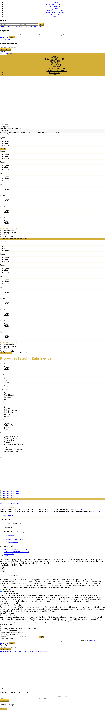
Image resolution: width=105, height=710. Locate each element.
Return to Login (6, 52)
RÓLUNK (54, 8)
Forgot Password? (34, 27)
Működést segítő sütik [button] (9, 603)
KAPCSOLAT (55, 14)
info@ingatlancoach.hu (13, 539)
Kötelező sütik (8, 591)
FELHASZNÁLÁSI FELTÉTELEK (16, 552)
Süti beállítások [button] (7, 565)
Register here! (5, 651)
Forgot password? (19, 651)
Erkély (5, 235)
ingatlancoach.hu (11, 543)
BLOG (54, 16)
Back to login (32, 651)
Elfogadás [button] (18, 565)
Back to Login (5, 39)
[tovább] (78, 509)
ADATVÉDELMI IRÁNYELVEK (15, 550)
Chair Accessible (8, 231)
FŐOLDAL (55, 3)
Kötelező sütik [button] (6, 589)
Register (12, 37)
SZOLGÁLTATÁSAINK (54, 10)
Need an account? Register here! (13, 27)
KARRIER (56, 67)
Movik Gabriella (6, 515)
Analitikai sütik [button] (6, 625)
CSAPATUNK (56, 65)
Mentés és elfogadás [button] (8, 631)
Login (41, 24)
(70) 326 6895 (9, 535)
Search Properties (6, 353)
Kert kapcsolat (8, 237)
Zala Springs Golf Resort (10, 503)
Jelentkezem (4, 700)
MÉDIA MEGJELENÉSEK (54, 12)
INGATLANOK (54, 6)
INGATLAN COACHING (54, 5)
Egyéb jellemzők (9, 233)
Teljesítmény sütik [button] (7, 613)
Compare (3, 709)
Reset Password (6, 49)
